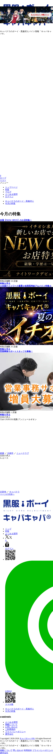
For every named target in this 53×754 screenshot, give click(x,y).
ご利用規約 (10, 729)
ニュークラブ (22, 453)
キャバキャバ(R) (27, 738)
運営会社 (9, 734)
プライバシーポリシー (15, 732)
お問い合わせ (11, 727)
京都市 (10, 453)
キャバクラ (14, 492)
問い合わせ (18, 750)
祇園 (2, 453)
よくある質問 (11, 722)
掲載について (11, 724)
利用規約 (28, 750)
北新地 (3, 492)
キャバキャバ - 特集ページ (40, 15)
